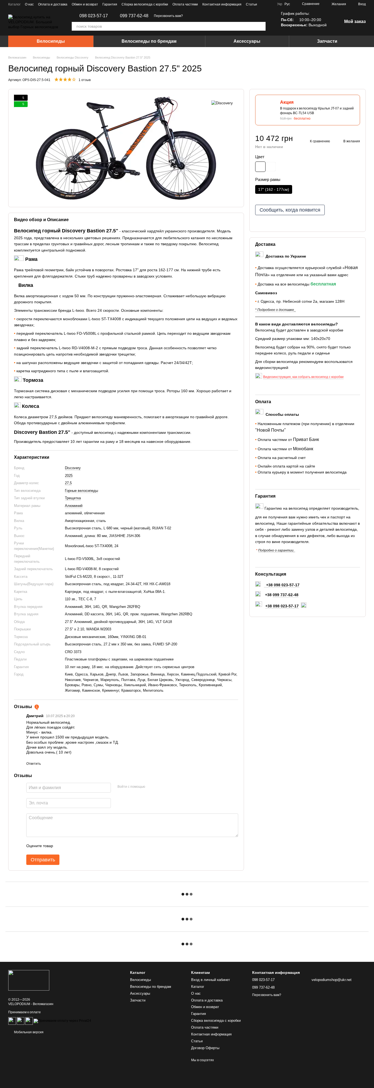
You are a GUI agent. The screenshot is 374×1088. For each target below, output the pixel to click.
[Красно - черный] (271, 166)
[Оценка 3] (79, 845)
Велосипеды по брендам (149, 41)
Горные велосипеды (81, 491)
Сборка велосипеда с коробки (145, 4)
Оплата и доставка (52, 4)
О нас (29, 4)
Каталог (14, 4)
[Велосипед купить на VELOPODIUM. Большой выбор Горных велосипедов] (28, 980)
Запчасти (327, 41)
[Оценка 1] (62, 845)
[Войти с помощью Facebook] (151, 787)
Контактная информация (221, 4)
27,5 (68, 483)
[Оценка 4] (88, 845)
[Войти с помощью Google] (160, 787)
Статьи (251, 4)
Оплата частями (185, 4)
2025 (69, 476)
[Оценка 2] (71, 845)
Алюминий (73, 506)
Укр (279, 4)
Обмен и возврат (85, 4)
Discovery (73, 468)
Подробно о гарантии (276, 550)
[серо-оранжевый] (260, 166)
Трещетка (73, 498)
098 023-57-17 (93, 16)
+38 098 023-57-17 (282, 606)
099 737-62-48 (134, 16)
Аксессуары (247, 41)
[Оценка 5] (97, 845)
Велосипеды (51, 41)
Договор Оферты (205, 1048)
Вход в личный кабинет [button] (210, 980)
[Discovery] (222, 103)
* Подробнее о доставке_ (275, 310)
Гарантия (109, 4)
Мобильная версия (28, 1032)
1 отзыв (85, 80)
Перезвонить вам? (168, 16)
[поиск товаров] (261, 26)
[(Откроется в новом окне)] (20, 1021)
